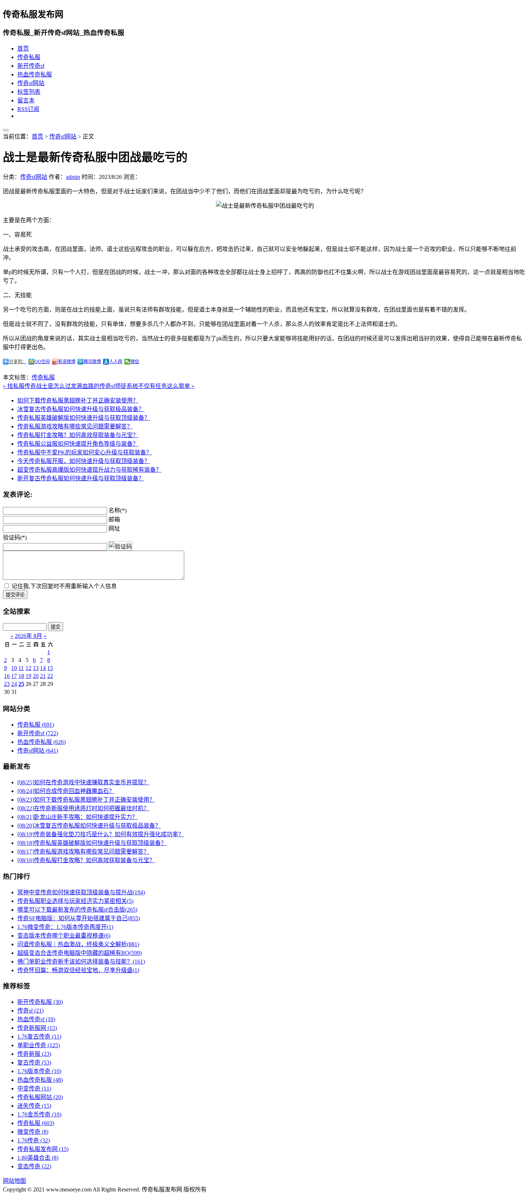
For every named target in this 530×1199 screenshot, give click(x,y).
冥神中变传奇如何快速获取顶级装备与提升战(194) (81, 892)
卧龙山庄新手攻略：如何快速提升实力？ (77, 817)
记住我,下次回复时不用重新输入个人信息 (64, 586)
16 (7, 676)
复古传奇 (34, 1062)
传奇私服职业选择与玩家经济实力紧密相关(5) (75, 901)
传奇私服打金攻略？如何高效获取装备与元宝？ (77, 435)
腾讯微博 (92, 361)
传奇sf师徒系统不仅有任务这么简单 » (147, 386)
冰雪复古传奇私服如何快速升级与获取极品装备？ (80, 409)
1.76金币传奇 (39, 1114)
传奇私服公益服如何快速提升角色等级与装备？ (77, 444)
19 (28, 676)
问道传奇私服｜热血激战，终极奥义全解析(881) (78, 944)
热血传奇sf (36, 1019)
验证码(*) (15, 537)
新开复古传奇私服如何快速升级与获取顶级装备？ (80, 478)
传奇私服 (28, 57)
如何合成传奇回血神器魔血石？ (66, 791)
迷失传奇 (34, 1106)
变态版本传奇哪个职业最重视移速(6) (63, 936)
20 (36, 676)
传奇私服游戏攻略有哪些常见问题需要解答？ (75, 426)
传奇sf (30, 1011)
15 (50, 668)
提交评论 (15, 595)
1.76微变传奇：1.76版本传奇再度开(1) (65, 927)
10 (14, 668)
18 (21, 676)
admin (73, 177)
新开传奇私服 (40, 1002)
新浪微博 (66, 361)
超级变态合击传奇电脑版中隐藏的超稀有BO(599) (79, 953)
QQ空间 (42, 361)
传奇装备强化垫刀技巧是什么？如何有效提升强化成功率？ (100, 834)
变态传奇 (34, 1166)
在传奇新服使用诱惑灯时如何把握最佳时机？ (83, 808)
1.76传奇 (33, 1140)
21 (43, 676)
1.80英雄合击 (37, 1158)
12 (28, 668)
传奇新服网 (37, 1028)
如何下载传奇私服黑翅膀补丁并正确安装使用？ (77, 400)
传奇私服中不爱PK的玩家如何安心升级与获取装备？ (84, 452)
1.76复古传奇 (39, 1036)
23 (7, 684)
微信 (135, 361)
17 (14, 676)
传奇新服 (34, 1054)
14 (43, 668)
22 (50, 676)
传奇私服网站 (40, 1097)
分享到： (17, 361)
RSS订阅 (28, 109)
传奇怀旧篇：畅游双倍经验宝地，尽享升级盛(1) (78, 970)
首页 (23, 48)
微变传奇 (32, 1132)
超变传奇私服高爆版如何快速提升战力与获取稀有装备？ (89, 470)
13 (36, 668)
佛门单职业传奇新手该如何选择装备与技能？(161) (81, 961)
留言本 (26, 100)
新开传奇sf (30, 66)
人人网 (115, 361)
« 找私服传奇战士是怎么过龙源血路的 (51, 386)
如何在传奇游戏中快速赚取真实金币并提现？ (83, 782)
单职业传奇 (38, 1045)
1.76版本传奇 (39, 1071)
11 (21, 668)
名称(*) (118, 510)
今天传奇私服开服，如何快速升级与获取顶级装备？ (83, 461)
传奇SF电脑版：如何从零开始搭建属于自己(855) (78, 918)
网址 (114, 528)
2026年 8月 (28, 636)
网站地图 (14, 1181)
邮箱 (114, 519)
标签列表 (28, 92)
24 (14, 684)
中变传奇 (34, 1088)
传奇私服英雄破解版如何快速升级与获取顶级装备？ (83, 418)
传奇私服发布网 (43, 1149)
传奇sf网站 (30, 83)
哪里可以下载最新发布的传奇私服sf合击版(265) (77, 910)
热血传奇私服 (34, 74)
